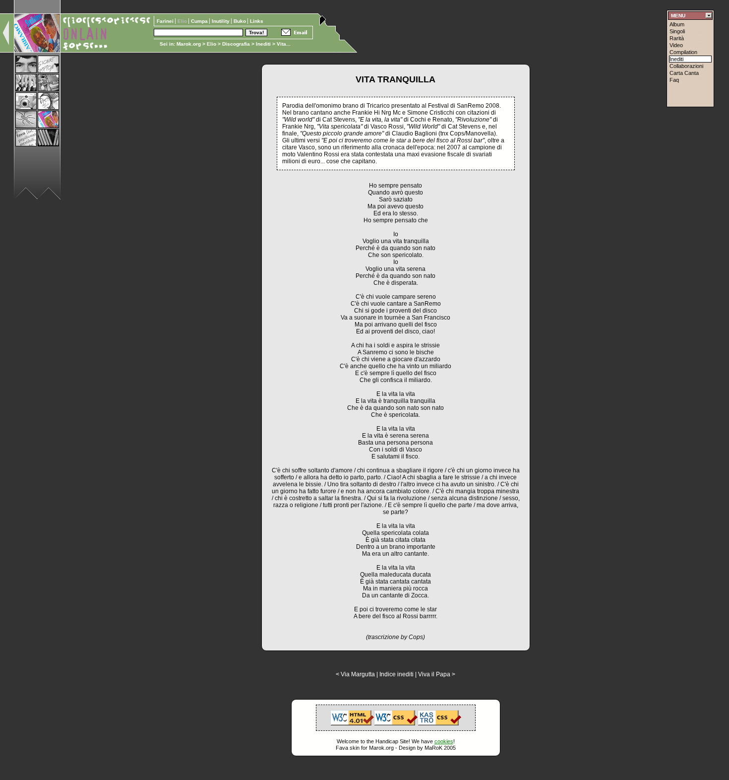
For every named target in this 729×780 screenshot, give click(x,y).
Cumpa (200, 21)
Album (676, 24)
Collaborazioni (686, 66)
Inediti (264, 44)
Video (676, 45)
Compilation (683, 52)
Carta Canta (684, 73)
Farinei (166, 21)
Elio (211, 44)
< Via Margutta (355, 674)
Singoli (677, 31)
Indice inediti (396, 674)
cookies (443, 741)
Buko (240, 21)
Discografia (236, 44)
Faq (674, 80)
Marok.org (189, 44)
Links (256, 21)
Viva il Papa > (436, 674)
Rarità (676, 38)
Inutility (221, 21)
